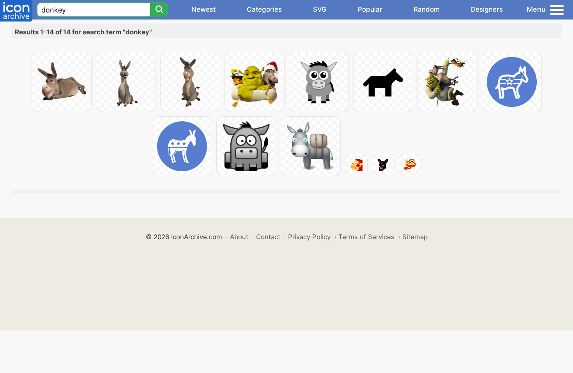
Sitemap (415, 237)
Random (427, 9)
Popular (370, 9)
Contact (268, 237)
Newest (203, 9)
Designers (487, 9)
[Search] (159, 9)
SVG (320, 9)
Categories (264, 9)
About (239, 237)
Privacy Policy (309, 237)
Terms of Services (366, 237)
